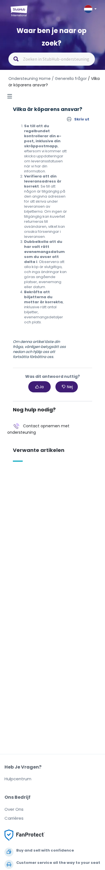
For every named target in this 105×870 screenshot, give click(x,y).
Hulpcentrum (17, 779)
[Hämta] (42, 442)
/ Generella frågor (69, 78)
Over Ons (14, 809)
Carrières (14, 818)
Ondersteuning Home (29, 78)
